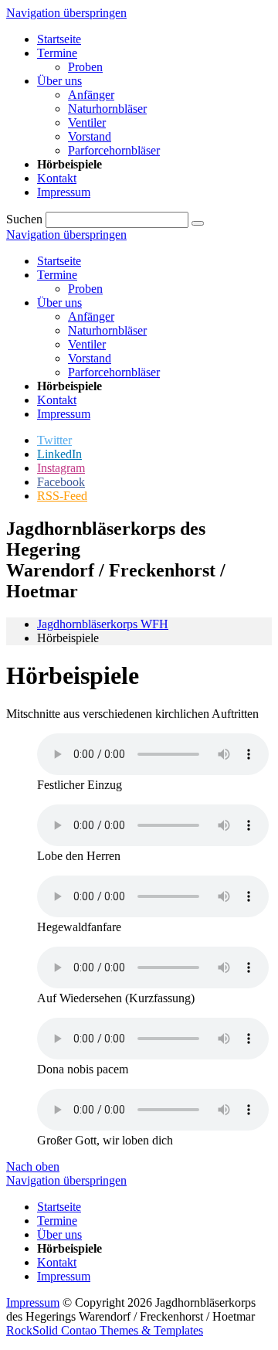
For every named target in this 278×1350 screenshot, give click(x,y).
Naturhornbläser (107, 330)
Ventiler (87, 344)
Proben (85, 288)
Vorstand (89, 358)
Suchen (24, 219)
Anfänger (91, 316)
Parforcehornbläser (114, 372)
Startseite (59, 260)
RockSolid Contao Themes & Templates (104, 1330)
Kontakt (56, 399)
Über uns (59, 302)
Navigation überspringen (66, 12)
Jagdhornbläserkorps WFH (102, 624)
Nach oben (32, 1166)
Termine (57, 274)
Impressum (63, 413)
